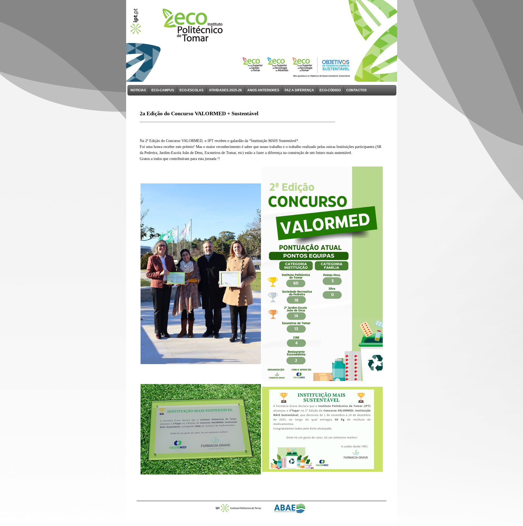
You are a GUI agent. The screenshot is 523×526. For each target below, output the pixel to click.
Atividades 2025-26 (225, 90)
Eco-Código (330, 90)
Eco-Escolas (191, 90)
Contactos (356, 90)
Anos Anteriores (263, 90)
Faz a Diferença (299, 90)
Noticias (138, 90)
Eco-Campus (162, 90)
